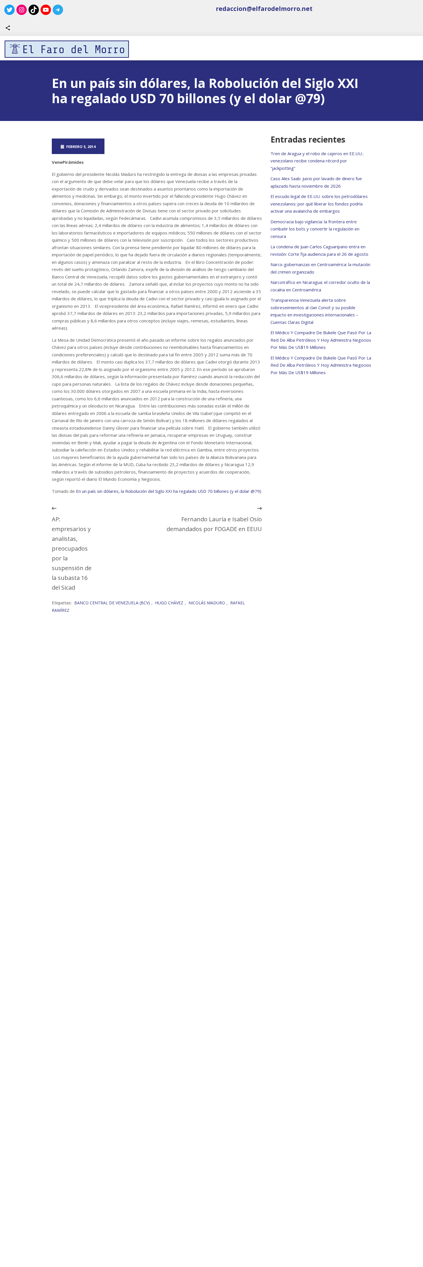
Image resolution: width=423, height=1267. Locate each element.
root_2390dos (133, 146)
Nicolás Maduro (206, 602)
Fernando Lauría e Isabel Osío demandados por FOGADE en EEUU (214, 524)
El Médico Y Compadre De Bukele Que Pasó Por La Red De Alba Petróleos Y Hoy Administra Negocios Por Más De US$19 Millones (320, 340)
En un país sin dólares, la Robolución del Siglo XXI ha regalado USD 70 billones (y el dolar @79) (168, 491)
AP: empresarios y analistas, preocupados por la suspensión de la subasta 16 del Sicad (72, 553)
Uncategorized (186, 146)
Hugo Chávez (169, 602)
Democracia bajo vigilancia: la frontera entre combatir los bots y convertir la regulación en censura (314, 229)
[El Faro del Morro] (67, 49)
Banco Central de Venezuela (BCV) (112, 602)
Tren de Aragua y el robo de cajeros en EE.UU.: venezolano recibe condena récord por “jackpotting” (316, 161)
